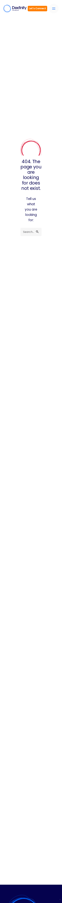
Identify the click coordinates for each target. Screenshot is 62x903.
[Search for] (31, 232)
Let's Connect (37, 8)
